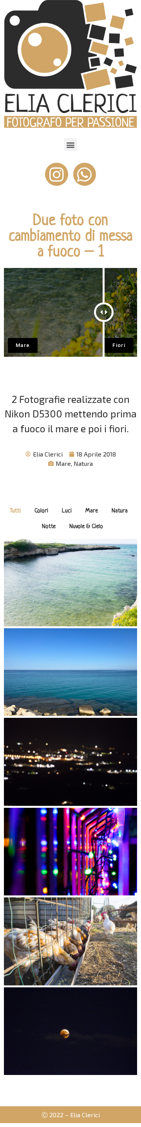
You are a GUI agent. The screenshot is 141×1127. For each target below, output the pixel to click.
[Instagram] (56, 174)
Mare (63, 463)
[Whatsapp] (84, 174)
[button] (70, 144)
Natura (83, 463)
